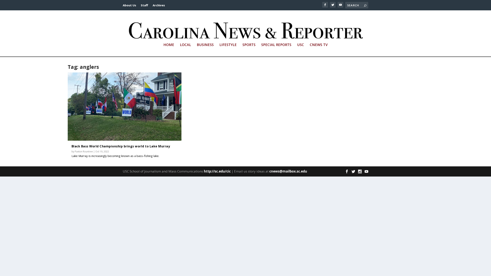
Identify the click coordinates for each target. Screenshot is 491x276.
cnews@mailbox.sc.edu (288, 171)
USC (300, 45)
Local (185, 45)
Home (168, 45)
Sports (248, 45)
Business (205, 45)
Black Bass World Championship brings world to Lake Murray (121, 146)
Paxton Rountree (84, 151)
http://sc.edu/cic (217, 171)
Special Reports (276, 45)
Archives (159, 5)
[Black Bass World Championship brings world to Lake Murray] (125, 106)
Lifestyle (228, 45)
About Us (129, 5)
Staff (144, 5)
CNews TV (319, 45)
